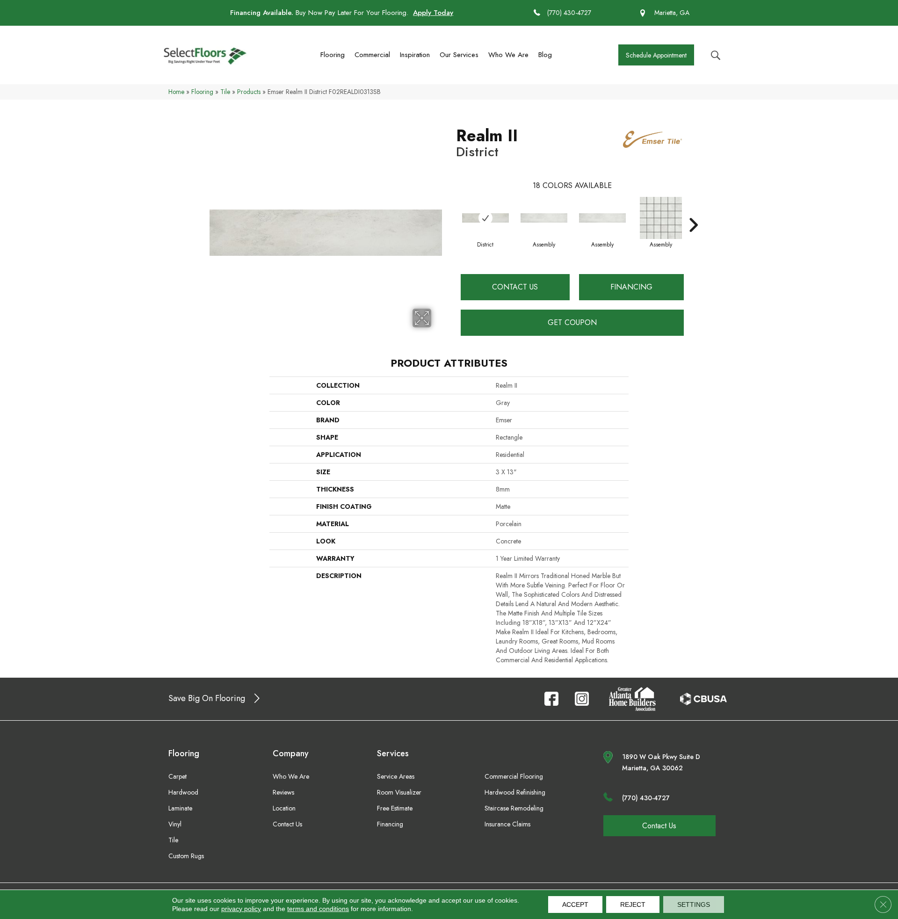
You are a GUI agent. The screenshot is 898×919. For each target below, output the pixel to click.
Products (249, 91)
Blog (545, 55)
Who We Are (508, 55)
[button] (656, 54)
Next (693, 211)
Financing (631, 287)
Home (176, 91)
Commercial (372, 55)
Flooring (332, 55)
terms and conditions (318, 908)
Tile (225, 91)
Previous (451, 211)
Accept (575, 904)
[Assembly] (544, 218)
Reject (632, 904)
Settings (693, 904)
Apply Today (433, 12)
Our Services (459, 55)
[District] (485, 218)
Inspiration (415, 55)
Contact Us (515, 287)
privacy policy (241, 908)
